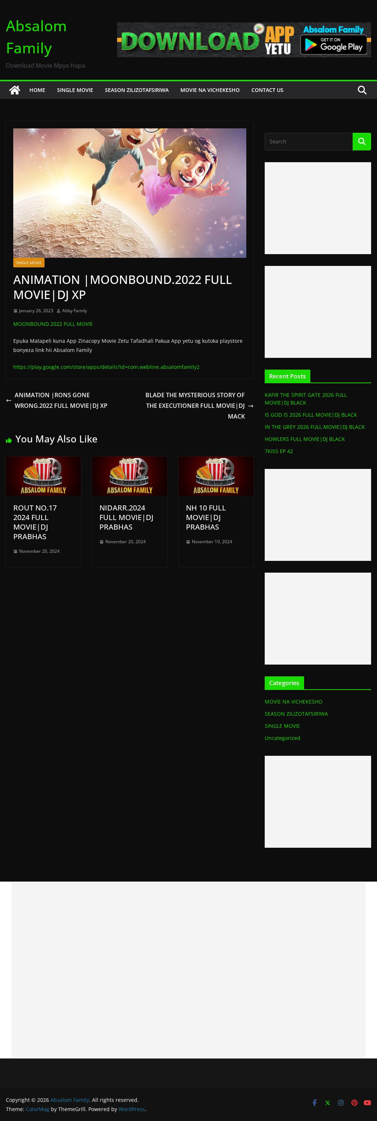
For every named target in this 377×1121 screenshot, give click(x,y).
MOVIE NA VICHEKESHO (210, 89)
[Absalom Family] (15, 90)
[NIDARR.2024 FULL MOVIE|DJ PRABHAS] (129, 462)
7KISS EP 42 (279, 451)
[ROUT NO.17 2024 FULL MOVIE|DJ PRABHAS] (43, 462)
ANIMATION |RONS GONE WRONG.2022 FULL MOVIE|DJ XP (61, 400)
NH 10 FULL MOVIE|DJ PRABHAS (206, 517)
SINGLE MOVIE (75, 89)
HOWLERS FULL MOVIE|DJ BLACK (305, 438)
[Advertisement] (318, 208)
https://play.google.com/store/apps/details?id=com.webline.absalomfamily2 (106, 366)
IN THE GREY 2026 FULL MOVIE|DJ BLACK (315, 426)
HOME (37, 89)
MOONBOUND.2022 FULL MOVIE (53, 323)
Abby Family (74, 310)
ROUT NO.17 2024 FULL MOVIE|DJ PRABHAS (35, 522)
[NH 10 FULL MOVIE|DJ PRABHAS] (216, 462)
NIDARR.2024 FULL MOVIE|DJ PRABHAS (126, 517)
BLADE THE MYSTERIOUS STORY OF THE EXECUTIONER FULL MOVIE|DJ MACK (195, 405)
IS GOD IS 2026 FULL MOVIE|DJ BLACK (311, 414)
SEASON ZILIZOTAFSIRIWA (137, 89)
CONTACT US (267, 89)
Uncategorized (282, 737)
